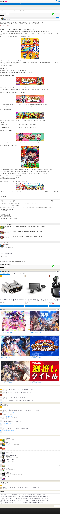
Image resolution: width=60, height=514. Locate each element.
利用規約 (20, 509)
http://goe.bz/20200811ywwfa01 (25, 36)
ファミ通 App (3, 1)
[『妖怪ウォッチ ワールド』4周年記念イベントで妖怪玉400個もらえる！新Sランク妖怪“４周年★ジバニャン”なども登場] (21, 238)
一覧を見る (57, 271)
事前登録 (27, 7)
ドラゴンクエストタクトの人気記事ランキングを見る (7, 430)
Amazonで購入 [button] (12, 305)
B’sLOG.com (43, 509)
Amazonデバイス (18, 273)
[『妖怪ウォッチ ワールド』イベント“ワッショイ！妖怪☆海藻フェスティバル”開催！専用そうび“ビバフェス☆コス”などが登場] (22, 229)
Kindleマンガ (12, 273)
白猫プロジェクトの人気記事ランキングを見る (6, 416)
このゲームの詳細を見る (8, 247)
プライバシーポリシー (29, 509)
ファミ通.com (38, 509)
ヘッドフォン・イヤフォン (5, 273)
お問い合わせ (17, 509)
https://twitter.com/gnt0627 (8, 254)
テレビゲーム (25, 273)
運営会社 (23, 509)
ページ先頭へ (57, 506)
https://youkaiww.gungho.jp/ (8, 253)
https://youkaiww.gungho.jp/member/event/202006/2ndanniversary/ (15, 60)
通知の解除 (34, 509)
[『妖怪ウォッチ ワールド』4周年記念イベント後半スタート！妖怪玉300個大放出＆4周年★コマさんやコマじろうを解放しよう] (22, 233)
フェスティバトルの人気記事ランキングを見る (6, 423)
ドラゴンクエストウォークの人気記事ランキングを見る (7, 412)
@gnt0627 (35, 191)
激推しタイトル (31, 7)
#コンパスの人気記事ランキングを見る (5, 409)
